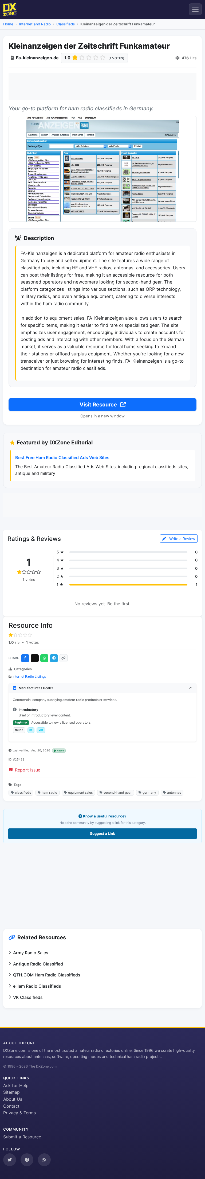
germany (149, 792)
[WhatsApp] (44, 658)
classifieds (23, 792)
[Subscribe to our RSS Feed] (44, 1159)
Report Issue (27, 770)
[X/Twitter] (35, 658)
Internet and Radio (35, 24)
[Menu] (195, 9)
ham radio (49, 792)
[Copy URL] (64, 658)
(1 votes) (116, 58)
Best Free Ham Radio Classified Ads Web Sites (62, 457)
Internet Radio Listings (29, 676)
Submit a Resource (22, 1136)
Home (8, 24)
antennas (174, 792)
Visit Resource (99, 404)
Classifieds (65, 24)
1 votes (32, 642)
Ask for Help (16, 1085)
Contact (11, 1106)
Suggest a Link (102, 833)
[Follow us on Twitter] (9, 1159)
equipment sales (80, 792)
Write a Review (181, 538)
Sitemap (11, 1092)
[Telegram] (54, 658)
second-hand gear (118, 792)
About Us (12, 1099)
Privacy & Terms (19, 1112)
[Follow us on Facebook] (27, 1159)
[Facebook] (25, 658)
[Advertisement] (102, 86)
